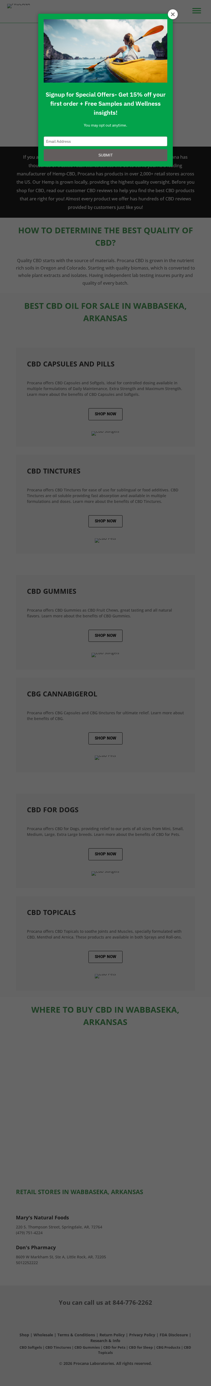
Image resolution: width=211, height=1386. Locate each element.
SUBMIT (105, 155)
